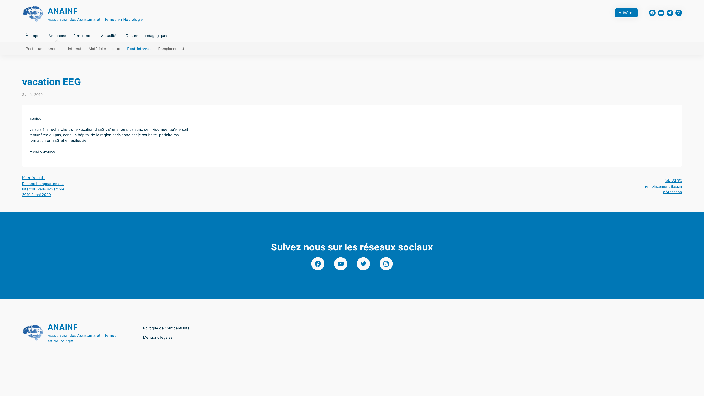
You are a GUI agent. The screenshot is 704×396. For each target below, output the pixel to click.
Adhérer (626, 13)
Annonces (57, 36)
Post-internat (139, 49)
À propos (33, 36)
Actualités (109, 36)
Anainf (63, 11)
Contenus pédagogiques (147, 36)
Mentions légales (158, 337)
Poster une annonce (43, 49)
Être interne (83, 36)
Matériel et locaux (104, 49)
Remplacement (171, 49)
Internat (74, 49)
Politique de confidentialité (166, 328)
